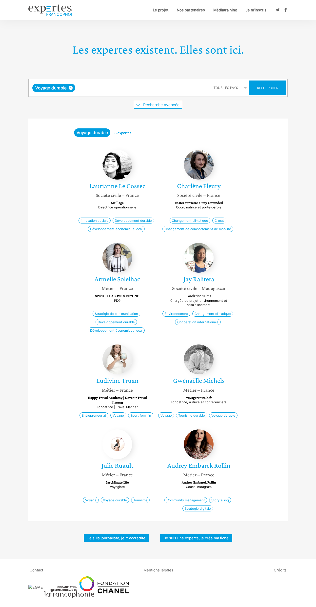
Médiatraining (225, 10)
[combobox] (118, 88)
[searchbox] (126, 88)
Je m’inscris (256, 10)
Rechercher (267, 88)
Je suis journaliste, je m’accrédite (116, 538)
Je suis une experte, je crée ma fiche (196, 538)
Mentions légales (158, 570)
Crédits (280, 570)
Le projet (160, 10)
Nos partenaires (191, 10)
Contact (36, 570)
